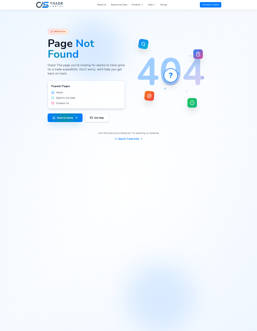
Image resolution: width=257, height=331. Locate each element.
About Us (101, 4)
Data (150, 4)
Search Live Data (119, 4)
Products (136, 4)
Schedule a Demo (210, 4)
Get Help (99, 117)
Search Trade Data (128, 138)
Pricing (163, 4)
